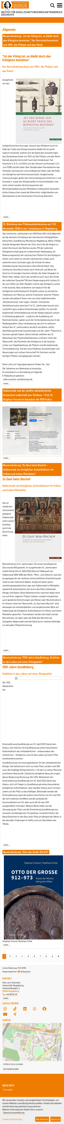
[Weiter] (58, 956)
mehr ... (6, 217)
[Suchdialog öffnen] (52, 5)
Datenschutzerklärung (13, 1113)
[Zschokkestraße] (32, 1060)
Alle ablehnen (42, 1119)
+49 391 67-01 (11, 994)
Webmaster (26, 971)
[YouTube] (5, 1014)
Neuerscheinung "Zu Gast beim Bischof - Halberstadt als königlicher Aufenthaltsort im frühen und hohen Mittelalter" (28, 469)
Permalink (8, 1090)
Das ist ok (55, 1119)
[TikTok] (15, 1008)
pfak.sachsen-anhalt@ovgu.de (17, 379)
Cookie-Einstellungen (12, 1119)
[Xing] (15, 1014)
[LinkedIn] (25, 1008)
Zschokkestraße (11, 1069)
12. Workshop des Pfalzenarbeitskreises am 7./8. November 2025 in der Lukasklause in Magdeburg (30, 226)
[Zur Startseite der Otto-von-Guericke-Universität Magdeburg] (19, 6)
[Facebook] (44, 1008)
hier (48, 364)
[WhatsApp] (34, 1008)
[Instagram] (5, 1008)
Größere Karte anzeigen (13, 1064)
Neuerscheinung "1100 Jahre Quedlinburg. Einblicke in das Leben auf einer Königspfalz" (31, 659)
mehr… (6, 998)
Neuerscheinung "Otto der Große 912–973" (26, 852)
